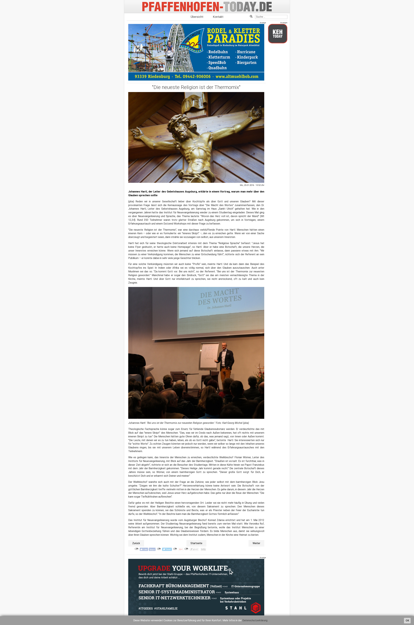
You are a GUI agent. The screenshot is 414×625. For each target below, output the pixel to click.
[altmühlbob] (196, 52)
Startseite (196, 543)
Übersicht (197, 16)
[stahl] (196, 587)
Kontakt (218, 16)
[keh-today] (277, 34)
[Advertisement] (277, 94)
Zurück (136, 543)
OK (407, 620)
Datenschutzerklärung (254, 620)
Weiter (256, 543)
